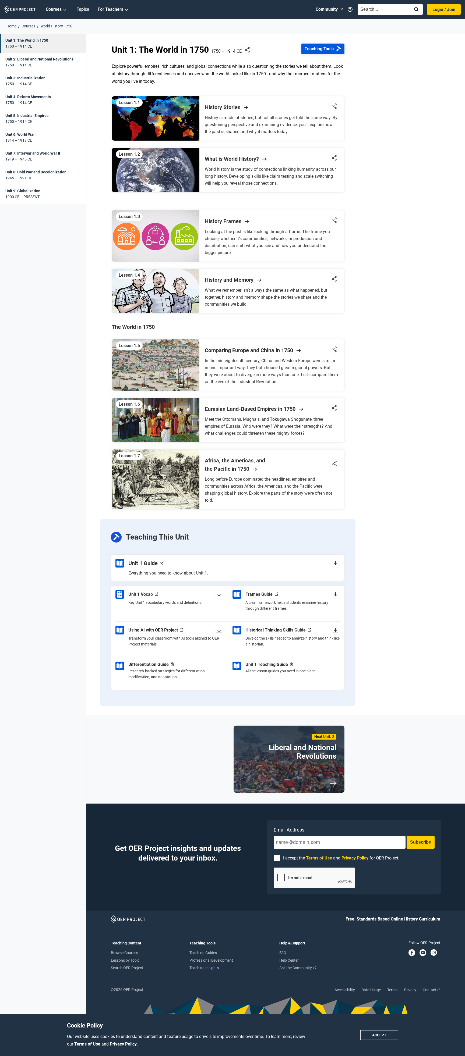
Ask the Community (296, 968)
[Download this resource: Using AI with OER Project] (219, 630)
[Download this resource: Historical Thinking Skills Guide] (335, 630)
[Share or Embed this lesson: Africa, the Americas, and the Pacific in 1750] (334, 464)
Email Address (289, 830)
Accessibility (344, 990)
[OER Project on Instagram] (434, 953)
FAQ (282, 953)
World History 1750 (56, 26)
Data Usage (371, 990)
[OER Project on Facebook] (411, 953)
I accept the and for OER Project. (341, 858)
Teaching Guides (203, 953)
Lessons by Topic (125, 960)
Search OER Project (127, 968)
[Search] (416, 9)
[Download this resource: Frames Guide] (335, 594)
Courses (54, 9)
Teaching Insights (204, 968)
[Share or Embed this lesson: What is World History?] (334, 158)
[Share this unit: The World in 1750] (247, 50)
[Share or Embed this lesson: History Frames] (334, 221)
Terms (392, 990)
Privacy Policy (123, 1044)
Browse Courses (124, 953)
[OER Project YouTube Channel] (423, 953)
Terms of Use (87, 1044)
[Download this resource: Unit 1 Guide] (335, 563)
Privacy (410, 990)
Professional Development (211, 960)
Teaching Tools (319, 48)
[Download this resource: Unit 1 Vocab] (219, 594)
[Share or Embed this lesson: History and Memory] (334, 279)
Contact (430, 990)
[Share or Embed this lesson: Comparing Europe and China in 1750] (334, 350)
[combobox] (383, 9)
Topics (83, 9)
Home (11, 26)
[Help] (350, 9)
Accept (379, 1035)
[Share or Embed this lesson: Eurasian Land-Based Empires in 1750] (334, 408)
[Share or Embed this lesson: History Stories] (334, 107)
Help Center (289, 960)
